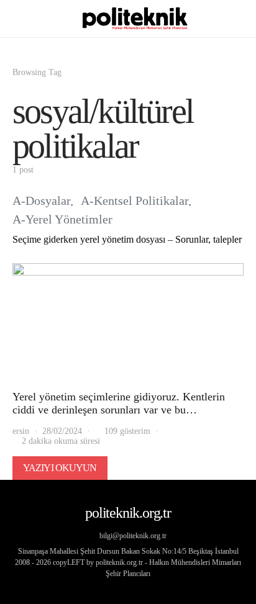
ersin (20, 431)
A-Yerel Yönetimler (62, 219)
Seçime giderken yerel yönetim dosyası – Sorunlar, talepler (127, 239)
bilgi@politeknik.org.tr (133, 535)
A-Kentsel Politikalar (135, 200)
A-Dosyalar (41, 200)
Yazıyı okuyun (60, 467)
